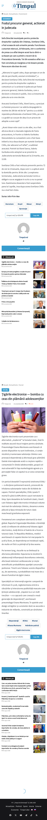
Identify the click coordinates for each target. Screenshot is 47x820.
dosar (30, 204)
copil (20, 204)
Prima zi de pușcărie (8, 302)
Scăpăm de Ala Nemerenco (10, 321)
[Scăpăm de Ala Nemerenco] (39, 324)
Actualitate (13, 14)
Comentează (23, 248)
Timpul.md (7, 33)
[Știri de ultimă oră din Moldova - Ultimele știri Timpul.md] (23, 6)
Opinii (25, 806)
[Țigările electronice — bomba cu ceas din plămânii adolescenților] (39, 265)
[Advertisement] (23, 354)
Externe (38, 806)
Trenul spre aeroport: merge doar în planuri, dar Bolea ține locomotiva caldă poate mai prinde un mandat (16, 293)
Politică (19, 806)
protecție (23, 209)
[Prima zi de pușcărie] (39, 305)
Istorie (31, 806)
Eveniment (23, 14)
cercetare (10, 204)
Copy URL (36, 215)
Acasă (5, 14)
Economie (15, 810)
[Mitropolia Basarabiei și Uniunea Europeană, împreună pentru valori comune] (39, 314)
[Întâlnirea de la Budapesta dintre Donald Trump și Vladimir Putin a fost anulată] (39, 284)
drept (39, 204)
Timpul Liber (25, 810)
